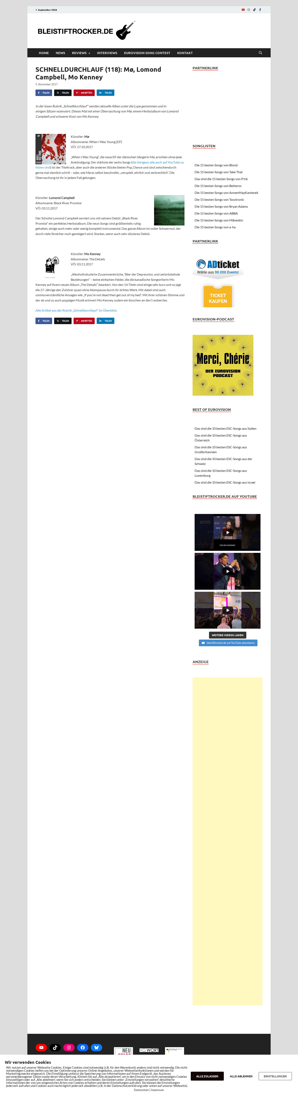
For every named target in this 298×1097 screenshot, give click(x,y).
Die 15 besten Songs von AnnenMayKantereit (226, 192)
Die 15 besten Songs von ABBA (216, 213)
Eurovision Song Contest (147, 53)
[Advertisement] (228, 841)
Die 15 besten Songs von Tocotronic (219, 199)
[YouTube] (243, 9)
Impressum (157, 1090)
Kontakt (185, 53)
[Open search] (260, 53)
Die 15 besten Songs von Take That (219, 172)
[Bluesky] (96, 1047)
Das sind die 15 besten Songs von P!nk (221, 179)
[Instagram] (248, 9)
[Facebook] (260, 9)
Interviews (107, 53)
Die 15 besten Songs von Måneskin (219, 220)
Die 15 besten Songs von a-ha (215, 227)
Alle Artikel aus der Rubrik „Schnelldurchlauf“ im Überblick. (76, 310)
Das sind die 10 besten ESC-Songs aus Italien (225, 428)
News (60, 53)
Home (44, 53)
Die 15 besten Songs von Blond (216, 165)
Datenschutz (141, 1090)
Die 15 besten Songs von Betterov (218, 186)
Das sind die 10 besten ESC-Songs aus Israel (225, 482)
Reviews (79, 53)
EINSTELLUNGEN (275, 1076)
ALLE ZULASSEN (207, 1076)
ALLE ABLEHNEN (241, 1076)
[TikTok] (254, 9)
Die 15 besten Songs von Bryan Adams (221, 206)
